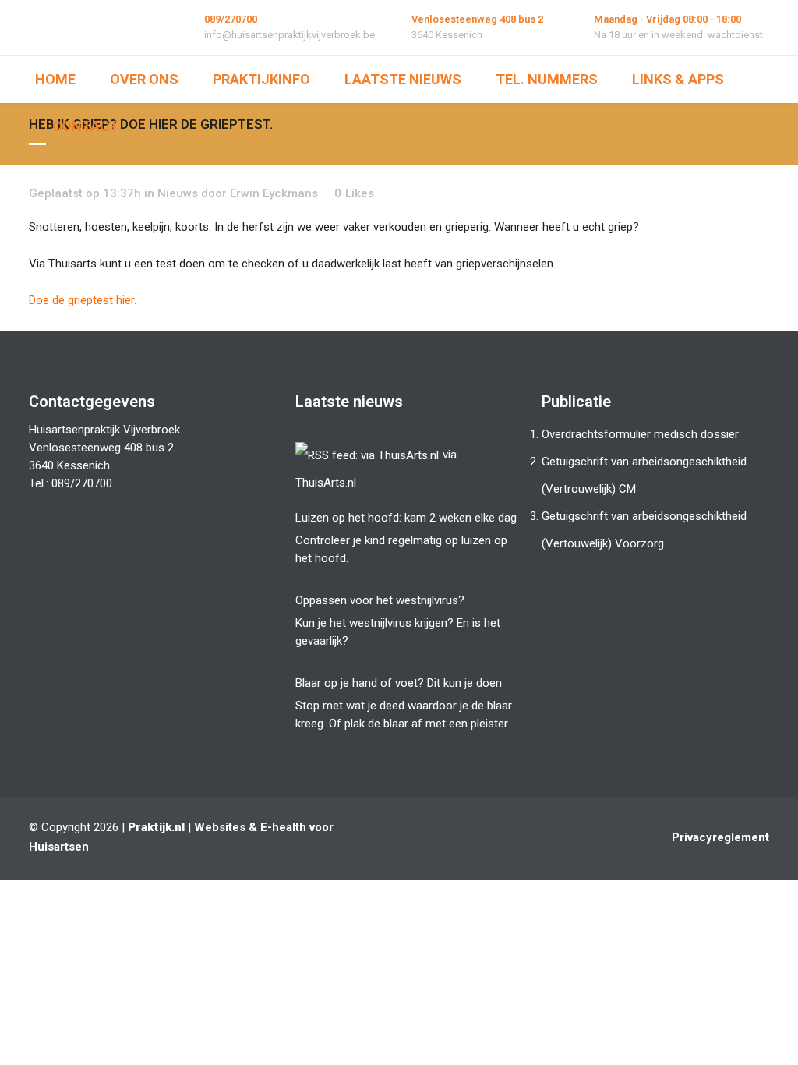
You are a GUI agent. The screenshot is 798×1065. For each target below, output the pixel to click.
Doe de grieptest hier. (82, 300)
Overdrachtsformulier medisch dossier (640, 434)
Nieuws (177, 193)
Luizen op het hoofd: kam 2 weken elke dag (406, 518)
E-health (283, 827)
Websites (219, 827)
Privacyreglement (720, 837)
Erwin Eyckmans (274, 193)
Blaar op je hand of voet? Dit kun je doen (398, 683)
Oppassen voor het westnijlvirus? (379, 600)
